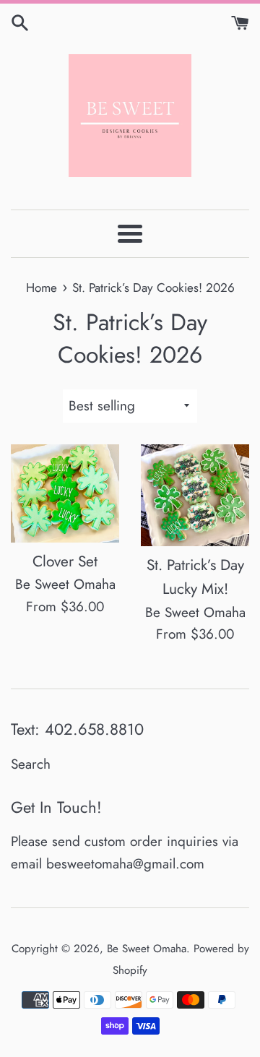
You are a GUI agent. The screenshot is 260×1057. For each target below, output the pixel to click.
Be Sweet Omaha (146, 949)
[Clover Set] (65, 493)
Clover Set (65, 561)
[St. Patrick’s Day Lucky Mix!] (195, 495)
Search (31, 764)
